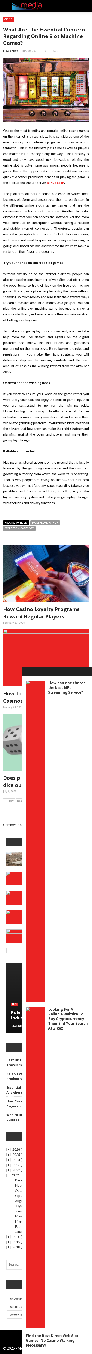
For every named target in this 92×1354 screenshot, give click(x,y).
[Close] (26, 671)
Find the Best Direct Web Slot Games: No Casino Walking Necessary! (52, 1340)
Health (13, 50)
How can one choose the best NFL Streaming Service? (67, 687)
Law (10, 67)
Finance (14, 41)
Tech (11, 92)
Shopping (15, 84)
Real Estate (16, 75)
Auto (11, 24)
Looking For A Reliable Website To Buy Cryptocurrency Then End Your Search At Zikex (68, 1019)
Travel (12, 101)
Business (14, 32)
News (11, 109)
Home (11, 58)
